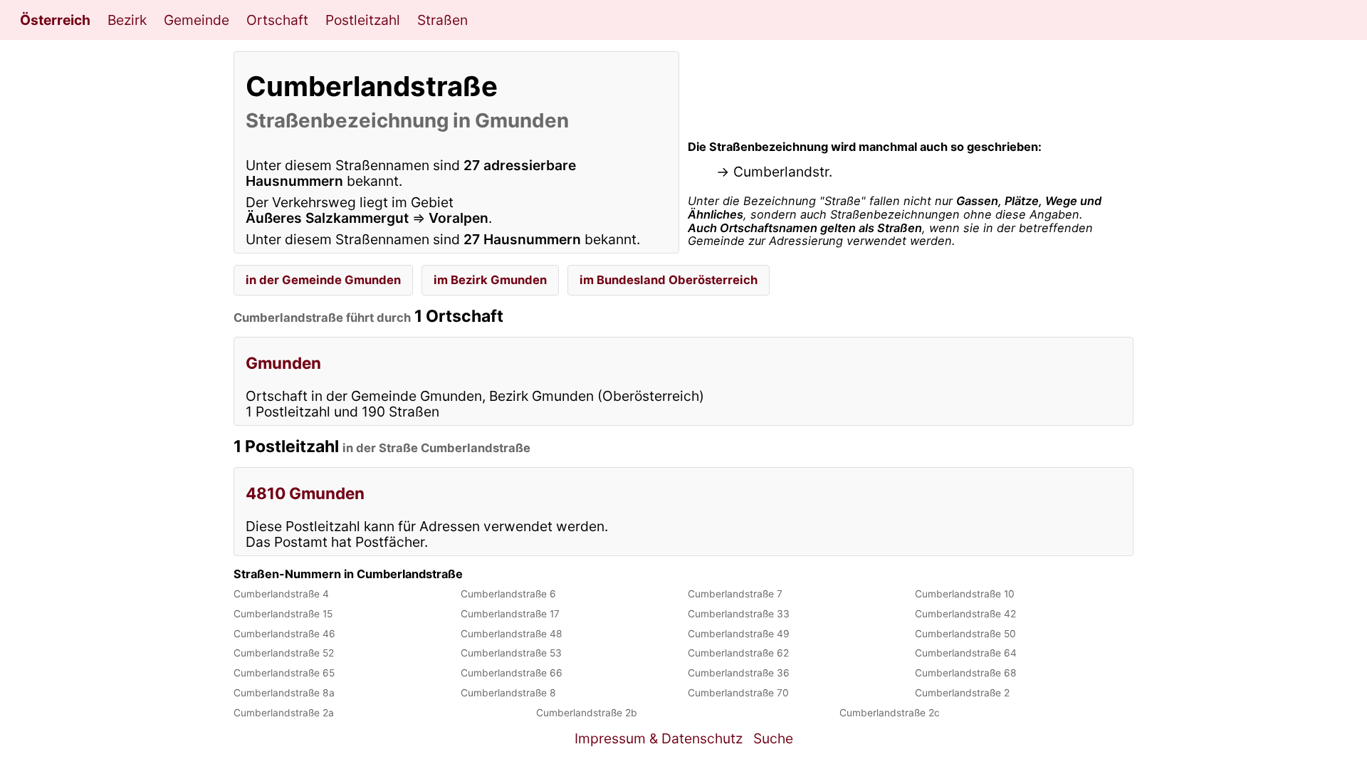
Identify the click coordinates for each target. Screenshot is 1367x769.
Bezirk (127, 19)
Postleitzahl (362, 19)
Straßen (442, 19)
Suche (773, 738)
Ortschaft (277, 19)
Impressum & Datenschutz (659, 738)
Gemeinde (196, 19)
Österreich (55, 19)
